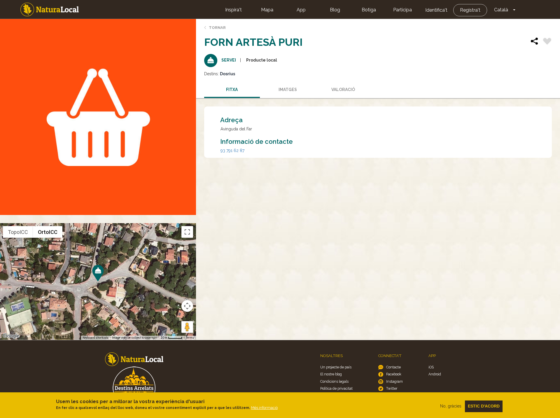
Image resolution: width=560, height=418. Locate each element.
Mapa (267, 10)
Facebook (393, 374)
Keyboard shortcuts (95, 337)
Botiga (369, 10)
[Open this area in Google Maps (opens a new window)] (11, 336)
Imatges (288, 89)
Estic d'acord (484, 406)
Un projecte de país (335, 367)
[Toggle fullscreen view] (187, 232)
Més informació (264, 407)
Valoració (343, 89)
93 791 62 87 (232, 150)
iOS (431, 367)
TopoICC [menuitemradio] (18, 232)
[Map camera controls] (187, 306)
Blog (335, 10)
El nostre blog (331, 374)
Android (434, 374)
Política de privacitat (336, 388)
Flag (547, 42)
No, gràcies (450, 406)
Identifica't (436, 10)
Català (501, 10)
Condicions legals (334, 381)
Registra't (470, 10)
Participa (402, 10)
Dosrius (227, 73)
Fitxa (232, 89)
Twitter (391, 388)
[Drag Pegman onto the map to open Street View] (187, 327)
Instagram (394, 381)
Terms (190, 337)
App (301, 10)
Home (49, 9)
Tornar (217, 27)
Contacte (393, 367)
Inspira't (233, 10)
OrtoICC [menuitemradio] (47, 232)
